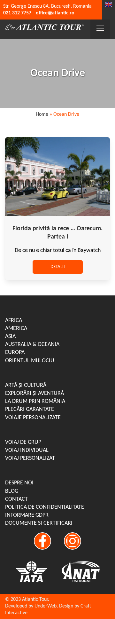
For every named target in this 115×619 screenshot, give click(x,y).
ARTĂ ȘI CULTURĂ (25, 385)
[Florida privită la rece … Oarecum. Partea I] (57, 214)
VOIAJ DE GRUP (23, 442)
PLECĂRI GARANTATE (29, 409)
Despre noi (19, 483)
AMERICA (16, 328)
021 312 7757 (17, 13)
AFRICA (13, 320)
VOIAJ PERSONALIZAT (30, 458)
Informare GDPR (27, 515)
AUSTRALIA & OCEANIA (32, 344)
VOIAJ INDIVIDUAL (27, 450)
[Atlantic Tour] (44, 28)
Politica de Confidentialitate (44, 507)
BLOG (11, 491)
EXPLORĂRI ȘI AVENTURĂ (34, 393)
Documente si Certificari (39, 523)
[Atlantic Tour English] (108, 5)
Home (42, 114)
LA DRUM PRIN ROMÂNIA (35, 401)
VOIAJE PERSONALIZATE (33, 418)
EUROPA (15, 352)
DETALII (57, 266)
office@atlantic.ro (55, 13)
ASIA (10, 336)
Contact (16, 499)
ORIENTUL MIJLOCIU (29, 361)
